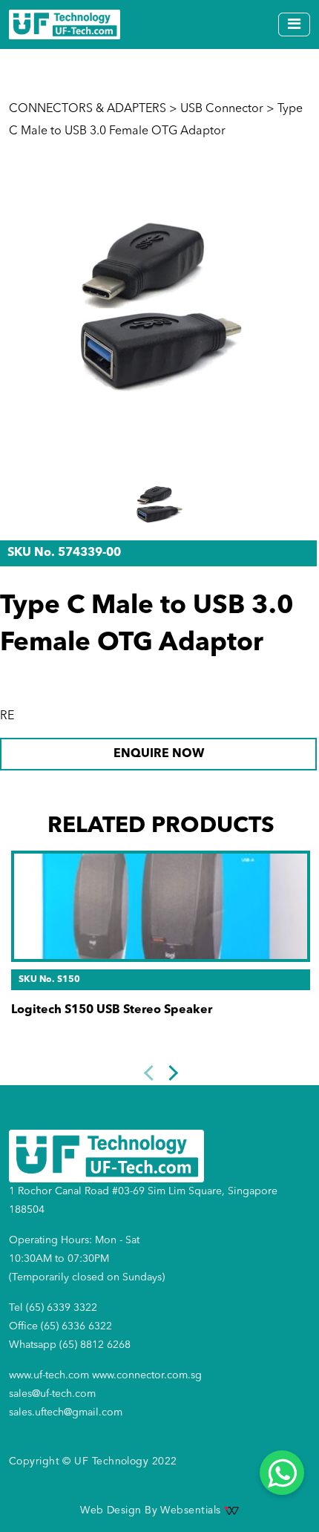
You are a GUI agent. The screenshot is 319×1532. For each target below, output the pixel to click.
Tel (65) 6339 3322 (53, 1308)
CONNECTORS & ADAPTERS (87, 109)
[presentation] (151, 1073)
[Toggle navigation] (294, 24)
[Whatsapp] (282, 1472)
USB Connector (221, 109)
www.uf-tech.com (49, 1375)
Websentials (191, 1510)
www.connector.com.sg (147, 1375)
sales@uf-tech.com (52, 1394)
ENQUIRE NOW (159, 754)
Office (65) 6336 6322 (60, 1326)
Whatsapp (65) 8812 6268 (70, 1345)
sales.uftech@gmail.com (65, 1412)
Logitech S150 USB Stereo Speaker (111, 1010)
